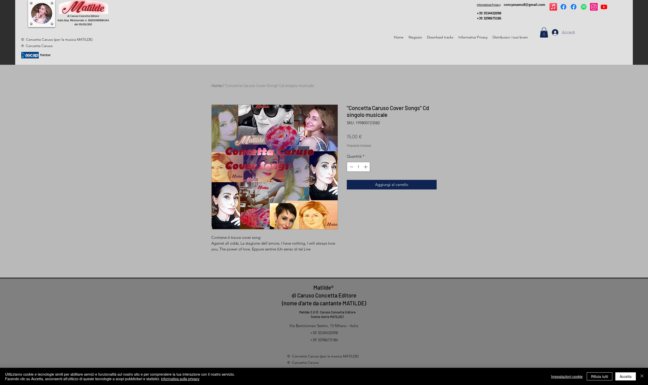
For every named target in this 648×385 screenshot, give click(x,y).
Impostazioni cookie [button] (567, 376)
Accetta (626, 376)
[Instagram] (594, 7)
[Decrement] (351, 167)
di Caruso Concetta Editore (324, 295)
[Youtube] (604, 7)
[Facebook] (563, 7)
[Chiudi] (642, 376)
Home (216, 85)
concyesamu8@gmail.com (524, 5)
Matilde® (324, 287)
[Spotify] (584, 7)
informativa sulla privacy (180, 378)
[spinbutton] (358, 167)
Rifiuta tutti (599, 376)
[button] (544, 32)
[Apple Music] (553, 7)
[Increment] (366, 167)
